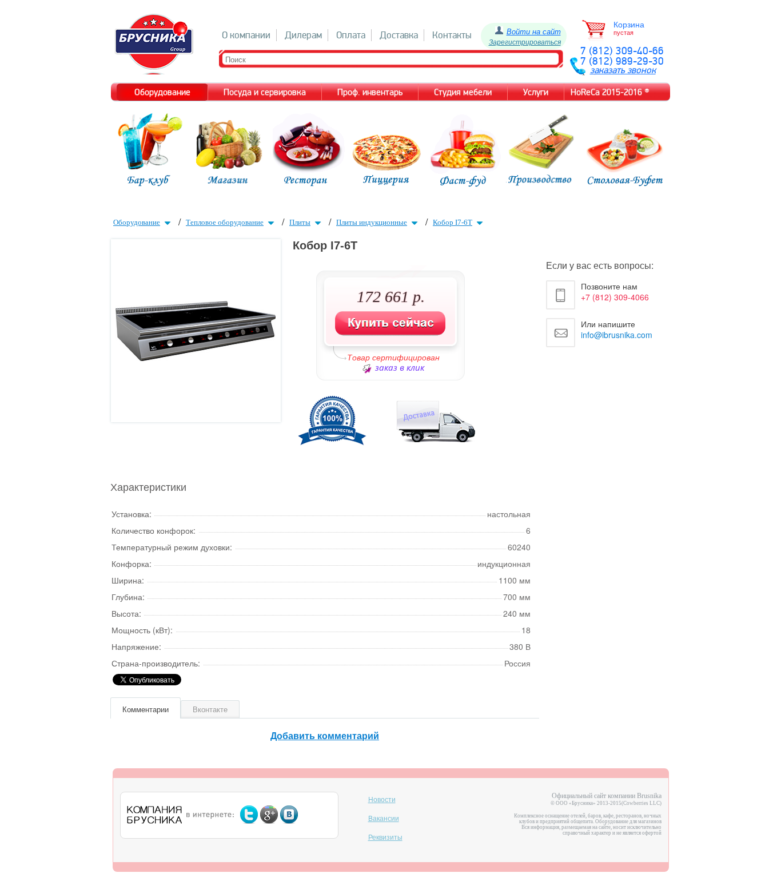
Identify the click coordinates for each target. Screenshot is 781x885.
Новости (382, 800)
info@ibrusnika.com (616, 334)
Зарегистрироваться (525, 41)
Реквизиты (385, 838)
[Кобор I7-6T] (195, 357)
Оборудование (136, 222)
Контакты (452, 35)
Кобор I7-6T (452, 222)
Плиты (299, 222)
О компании (246, 35)
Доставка (399, 35)
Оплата (350, 35)
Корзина (628, 24)
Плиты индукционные (371, 222)
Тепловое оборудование (225, 222)
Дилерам (303, 35)
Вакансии (383, 819)
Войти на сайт (534, 31)
